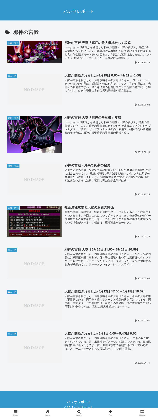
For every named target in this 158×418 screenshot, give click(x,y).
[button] (146, 356)
